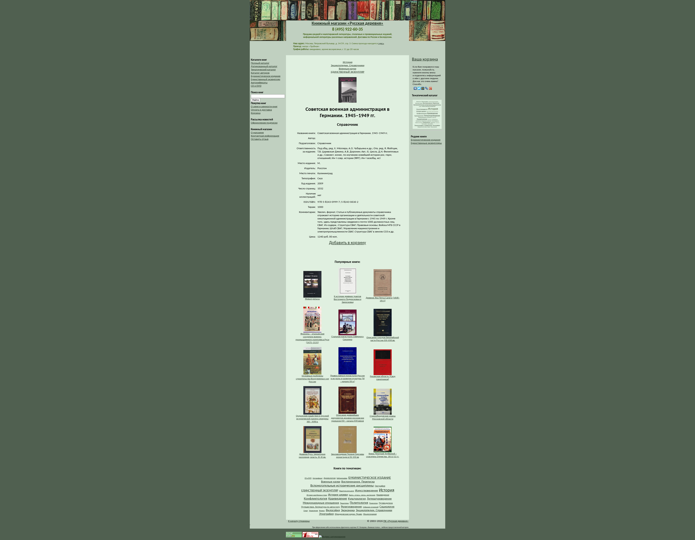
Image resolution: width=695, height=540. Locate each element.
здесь (381, 43)
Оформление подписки (264, 123)
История (347, 62)
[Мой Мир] (423, 88)
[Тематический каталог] (427, 128)
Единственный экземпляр (265, 79)
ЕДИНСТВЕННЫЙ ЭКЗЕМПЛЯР (347, 72)
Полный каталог (260, 63)
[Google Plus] (430, 88)
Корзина (255, 113)
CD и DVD (256, 86)
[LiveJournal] (427, 88)
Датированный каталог (264, 66)
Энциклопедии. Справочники (347, 65)
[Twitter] (419, 88)
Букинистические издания (425, 140)
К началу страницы (299, 521)
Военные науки (347, 69)
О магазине (257, 132)
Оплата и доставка (261, 110)
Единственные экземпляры (426, 143)
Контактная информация (265, 136)
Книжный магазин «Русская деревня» (347, 23)
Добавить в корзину (347, 243)
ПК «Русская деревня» (395, 521)
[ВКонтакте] (415, 88)
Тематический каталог (263, 69)
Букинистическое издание (265, 76)
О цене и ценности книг (264, 106)
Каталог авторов (260, 73)
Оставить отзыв (259, 139)
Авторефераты (259, 82)
